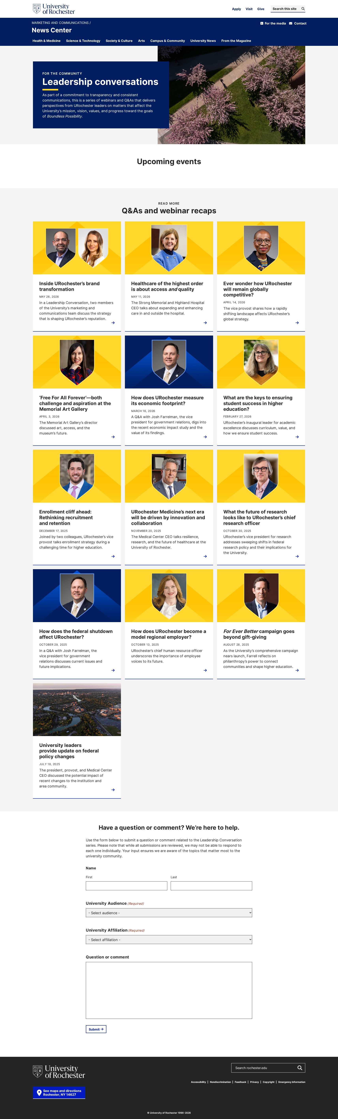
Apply (236, 9)
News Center (52, 30)
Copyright (268, 1082)
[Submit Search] (299, 1067)
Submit (94, 1029)
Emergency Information (291, 1082)
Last (174, 877)
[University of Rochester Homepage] (54, 9)
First (89, 877)
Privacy (254, 1082)
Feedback (240, 1082)
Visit (249, 9)
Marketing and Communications (61, 23)
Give (260, 9)
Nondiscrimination (220, 1082)
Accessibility (198, 1082)
